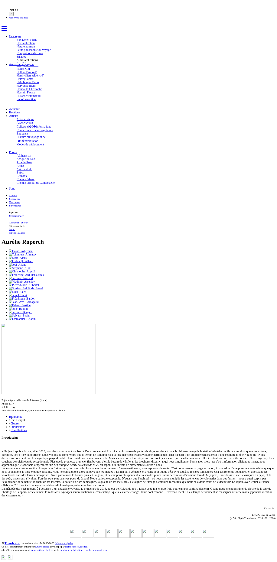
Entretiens (22, 133)
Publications (18, 426)
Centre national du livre (41, 550)
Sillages (21, 56)
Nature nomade (26, 46)
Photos (13, 152)
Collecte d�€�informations (34, 126)
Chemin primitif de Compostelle (36, 182)
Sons (12, 188)
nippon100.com (17, 232)
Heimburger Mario (28, 82)
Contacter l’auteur (18, 222)
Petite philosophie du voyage (34, 49)
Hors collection (26, 43)
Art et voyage (25, 122)
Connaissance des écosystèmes (35, 130)
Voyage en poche (27, 39)
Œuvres (15, 423)
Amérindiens (24, 162)
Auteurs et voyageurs (21, 64)
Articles (13, 115)
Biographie (15, 416)
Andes (20, 165)
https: (12, 229)
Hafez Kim (23, 68)
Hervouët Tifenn (26, 85)
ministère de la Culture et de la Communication (84, 550)
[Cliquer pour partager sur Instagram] (10, 558)
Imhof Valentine (26, 99)
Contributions (19, 430)
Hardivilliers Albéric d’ (30, 75)
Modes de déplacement (30, 144)
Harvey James (25, 78)
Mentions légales (64, 543)
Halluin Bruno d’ (27, 72)
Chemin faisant (25, 179)
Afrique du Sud (26, 159)
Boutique (14, 112)
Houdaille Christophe (29, 89)
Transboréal (12, 543)
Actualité (14, 109)
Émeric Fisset (42, 546)
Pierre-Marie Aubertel (76, 546)
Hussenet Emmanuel (29, 95)
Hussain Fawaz (26, 92)
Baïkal (20, 172)
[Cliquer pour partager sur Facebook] (4, 558)
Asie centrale (24, 169)
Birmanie (22, 175)
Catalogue (15, 36)
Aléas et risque (25, 119)
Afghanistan (24, 155)
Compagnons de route (30, 53)
